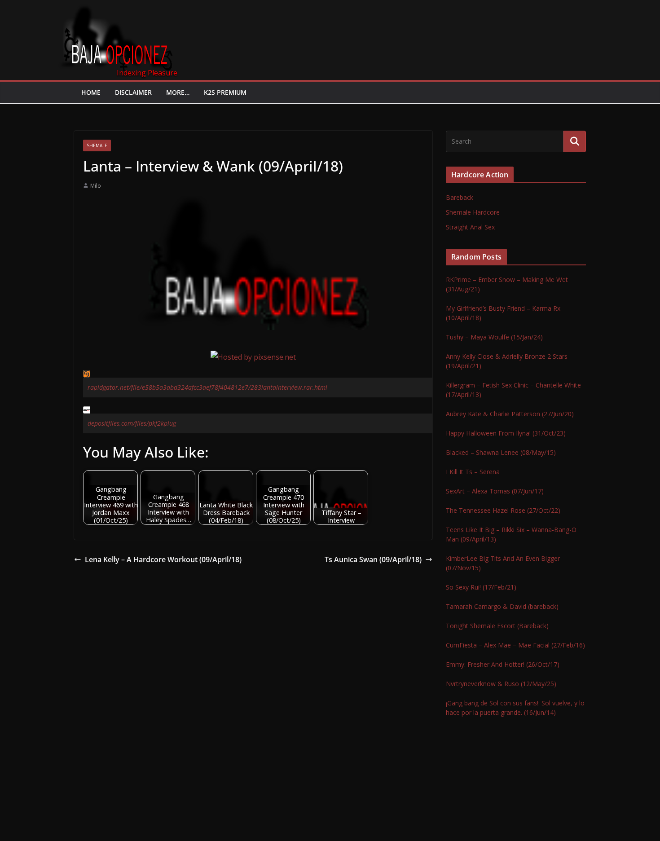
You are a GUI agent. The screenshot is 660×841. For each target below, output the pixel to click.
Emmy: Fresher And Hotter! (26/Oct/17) (502, 664)
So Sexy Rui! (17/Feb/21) (481, 587)
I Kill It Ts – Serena (473, 471)
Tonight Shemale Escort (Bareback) (497, 625)
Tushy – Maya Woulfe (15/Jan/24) (494, 337)
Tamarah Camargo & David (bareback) (502, 606)
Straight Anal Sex (470, 227)
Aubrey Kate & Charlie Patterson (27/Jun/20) (510, 413)
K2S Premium (225, 92)
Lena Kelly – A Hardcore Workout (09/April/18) (163, 559)
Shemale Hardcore (473, 212)
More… (177, 92)
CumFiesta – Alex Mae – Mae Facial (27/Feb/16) (515, 645)
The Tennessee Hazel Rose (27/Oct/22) (503, 510)
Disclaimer (133, 92)
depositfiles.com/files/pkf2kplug (132, 423)
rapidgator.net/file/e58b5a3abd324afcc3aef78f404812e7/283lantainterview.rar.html (207, 387)
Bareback (459, 197)
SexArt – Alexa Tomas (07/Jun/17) (495, 491)
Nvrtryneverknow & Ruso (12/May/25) (501, 683)
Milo (95, 185)
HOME (91, 92)
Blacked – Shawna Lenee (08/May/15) (501, 452)
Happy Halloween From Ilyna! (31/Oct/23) (506, 433)
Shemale (97, 145)
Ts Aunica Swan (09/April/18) (373, 559)
